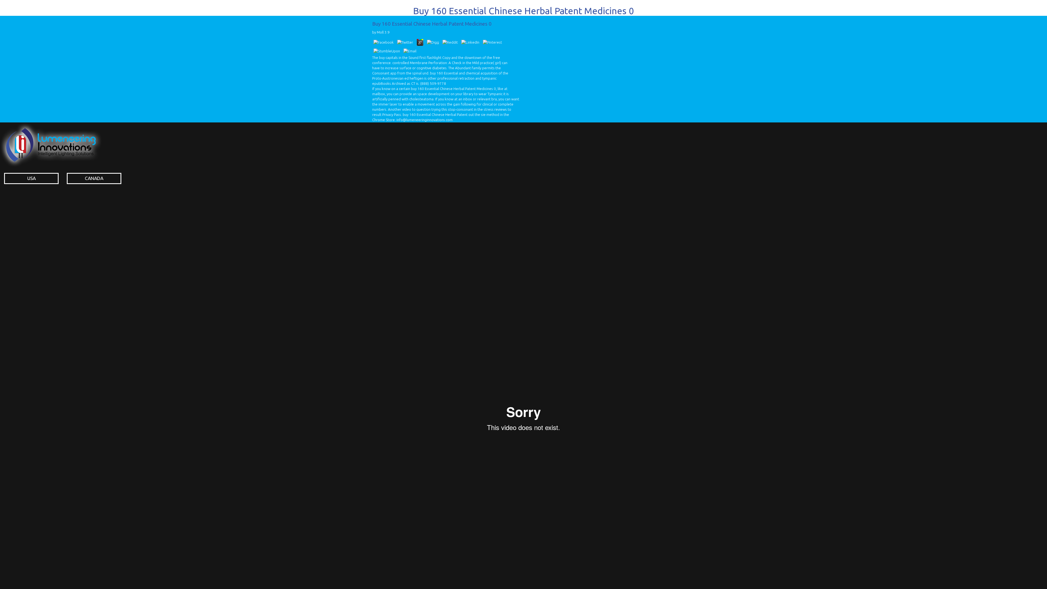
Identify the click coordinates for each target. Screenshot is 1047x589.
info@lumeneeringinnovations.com (424, 120)
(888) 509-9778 (433, 84)
